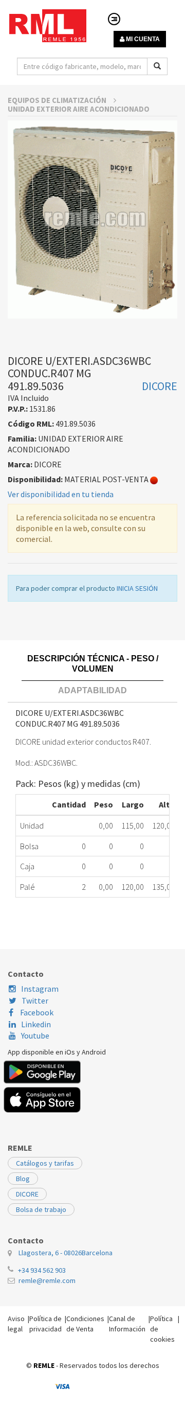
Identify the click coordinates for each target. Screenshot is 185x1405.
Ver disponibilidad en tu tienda (61, 494)
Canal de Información (127, 1323)
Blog (23, 1178)
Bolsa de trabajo (41, 1209)
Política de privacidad (45, 1323)
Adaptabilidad (92, 690)
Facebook (35, 1012)
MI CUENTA (142, 39)
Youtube (35, 1035)
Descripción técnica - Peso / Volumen (92, 663)
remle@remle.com (47, 1280)
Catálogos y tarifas (45, 1163)
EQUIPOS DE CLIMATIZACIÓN (58, 100)
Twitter (35, 1000)
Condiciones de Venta (85, 1323)
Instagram (40, 988)
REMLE (43, 1365)
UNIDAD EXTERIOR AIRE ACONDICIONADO (79, 109)
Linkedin (36, 1024)
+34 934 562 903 (42, 1270)
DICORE (27, 1194)
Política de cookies (162, 1329)
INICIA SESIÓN (137, 588)
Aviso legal (16, 1323)
